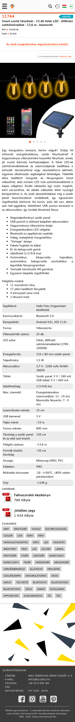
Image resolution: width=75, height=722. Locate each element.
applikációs (11, 595)
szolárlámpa (12, 575)
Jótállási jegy (24, 510)
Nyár (4, 33)
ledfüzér (38, 555)
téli (58, 595)
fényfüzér (20, 528)
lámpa (59, 548)
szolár (8, 535)
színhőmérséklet (14, 569)
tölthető (22, 582)
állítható (36, 569)
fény (41, 535)
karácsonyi (11, 562)
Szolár (13, 33)
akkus (7, 582)
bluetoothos (59, 582)
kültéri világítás (56, 528)
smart (41, 589)
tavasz (36, 528)
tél (49, 595)
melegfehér (61, 562)
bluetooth (39, 582)
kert (6, 528)
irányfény (10, 548)
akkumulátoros (36, 575)
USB (20, 535)
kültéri (45, 548)
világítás (59, 542)
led (46, 542)
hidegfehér (42, 562)
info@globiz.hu (39, 679)
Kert (4, 29)
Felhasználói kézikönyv (32, 494)
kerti (30, 535)
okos (28, 589)
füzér (24, 555)
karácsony (56, 555)
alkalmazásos (33, 595)
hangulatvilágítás (16, 542)
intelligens (57, 589)
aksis (54, 575)
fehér (27, 562)
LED (34, 548)
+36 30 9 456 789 (38, 683)
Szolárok (14, 29)
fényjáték (54, 569)
